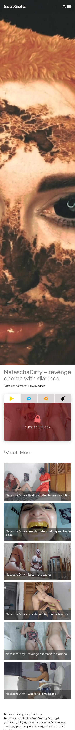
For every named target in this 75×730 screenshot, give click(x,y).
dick (22, 718)
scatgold (43, 726)
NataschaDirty (15, 714)
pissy (12, 726)
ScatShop (36, 714)
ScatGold (15, 6)
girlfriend (9, 722)
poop (19, 726)
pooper (27, 726)
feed (34, 718)
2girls (11, 718)
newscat (61, 722)
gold (18, 722)
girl (57, 718)
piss (6, 726)
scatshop (54, 726)
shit (62, 726)
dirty (28, 718)
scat (34, 726)
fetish (51, 718)
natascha (33, 722)
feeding (42, 718)
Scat (26, 714)
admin (41, 385)
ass (17, 718)
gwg (24, 722)
